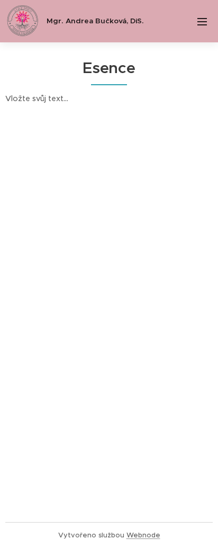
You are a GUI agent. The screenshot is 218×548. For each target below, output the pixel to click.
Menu (202, 21)
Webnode (143, 535)
